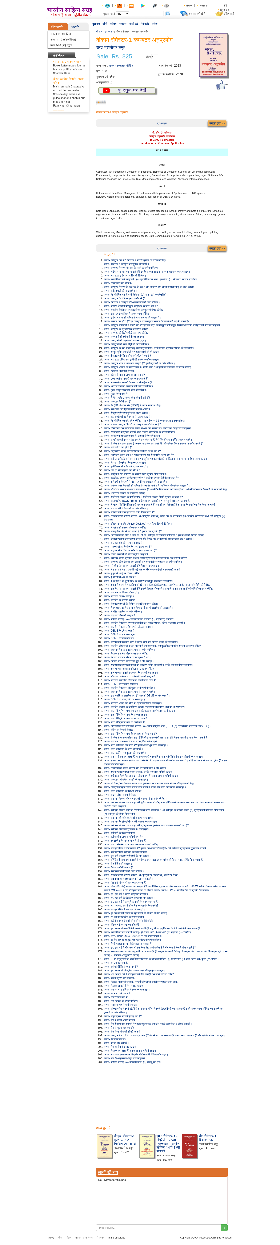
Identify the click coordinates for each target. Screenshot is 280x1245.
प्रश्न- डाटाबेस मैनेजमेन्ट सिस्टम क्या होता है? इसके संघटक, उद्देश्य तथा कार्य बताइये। (144, 623)
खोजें (105, 23)
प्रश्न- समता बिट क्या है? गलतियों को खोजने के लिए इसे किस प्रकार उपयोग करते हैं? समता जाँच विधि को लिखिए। (158, 585)
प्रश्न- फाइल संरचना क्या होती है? (120, 795)
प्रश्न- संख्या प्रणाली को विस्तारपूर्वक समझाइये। (127, 554)
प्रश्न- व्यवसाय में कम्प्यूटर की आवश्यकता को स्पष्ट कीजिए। (132, 302)
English (224, 9)
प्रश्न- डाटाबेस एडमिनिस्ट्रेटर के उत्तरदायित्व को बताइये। (131, 741)
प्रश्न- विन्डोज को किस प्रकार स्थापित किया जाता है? (129, 512)
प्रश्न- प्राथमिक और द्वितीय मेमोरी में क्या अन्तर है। (128, 409)
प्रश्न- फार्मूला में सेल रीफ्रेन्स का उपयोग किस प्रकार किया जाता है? (135, 474)
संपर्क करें (133, 23)
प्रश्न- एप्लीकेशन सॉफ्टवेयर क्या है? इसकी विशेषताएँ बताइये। (133, 436)
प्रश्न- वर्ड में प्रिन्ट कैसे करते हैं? (119, 978)
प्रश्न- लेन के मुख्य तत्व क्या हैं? (119, 1027)
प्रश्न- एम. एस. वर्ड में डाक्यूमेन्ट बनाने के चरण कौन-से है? (131, 901)
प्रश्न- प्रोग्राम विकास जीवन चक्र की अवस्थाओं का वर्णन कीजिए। (135, 798)
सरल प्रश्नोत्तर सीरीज (121, 65)
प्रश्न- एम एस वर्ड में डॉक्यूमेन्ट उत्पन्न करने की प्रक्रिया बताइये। (134, 970)
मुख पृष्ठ (96, 23)
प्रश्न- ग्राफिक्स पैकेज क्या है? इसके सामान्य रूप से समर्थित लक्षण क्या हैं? (139, 455)
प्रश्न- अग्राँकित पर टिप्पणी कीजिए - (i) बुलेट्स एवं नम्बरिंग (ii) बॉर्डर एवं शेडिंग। (142, 875)
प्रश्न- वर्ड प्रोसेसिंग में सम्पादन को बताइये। (124, 909)
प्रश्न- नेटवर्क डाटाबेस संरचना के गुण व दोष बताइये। (129, 661)
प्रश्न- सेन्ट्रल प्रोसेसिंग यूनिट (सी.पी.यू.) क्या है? (127, 355)
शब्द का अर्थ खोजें (197, 13)
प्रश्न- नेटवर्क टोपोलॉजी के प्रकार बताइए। (124, 985)
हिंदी (226, 5)
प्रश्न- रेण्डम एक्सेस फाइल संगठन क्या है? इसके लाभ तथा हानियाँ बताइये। (139, 772)
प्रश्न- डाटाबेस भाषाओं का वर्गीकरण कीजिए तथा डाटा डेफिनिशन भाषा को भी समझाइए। (144, 707)
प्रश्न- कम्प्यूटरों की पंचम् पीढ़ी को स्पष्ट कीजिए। (126, 344)
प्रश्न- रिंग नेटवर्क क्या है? (116, 997)
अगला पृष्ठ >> (217, 123)
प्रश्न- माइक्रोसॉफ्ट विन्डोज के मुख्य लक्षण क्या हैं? (128, 546)
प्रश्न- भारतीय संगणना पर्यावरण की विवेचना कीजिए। (128, 386)
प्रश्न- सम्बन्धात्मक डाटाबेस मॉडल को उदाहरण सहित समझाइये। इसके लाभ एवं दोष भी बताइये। (148, 665)
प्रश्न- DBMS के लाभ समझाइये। (120, 634)
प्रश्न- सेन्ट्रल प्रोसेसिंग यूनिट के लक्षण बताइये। (127, 413)
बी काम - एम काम (104, 31)
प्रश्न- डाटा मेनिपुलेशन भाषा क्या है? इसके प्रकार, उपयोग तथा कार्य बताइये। (140, 711)
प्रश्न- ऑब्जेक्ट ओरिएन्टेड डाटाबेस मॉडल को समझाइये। (130, 676)
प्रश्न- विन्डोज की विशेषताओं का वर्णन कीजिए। (126, 508)
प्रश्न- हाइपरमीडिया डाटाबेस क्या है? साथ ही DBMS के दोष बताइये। (137, 695)
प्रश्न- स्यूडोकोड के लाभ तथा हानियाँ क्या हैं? (125, 840)
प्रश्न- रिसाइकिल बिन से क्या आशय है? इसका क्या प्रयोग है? (133, 531)
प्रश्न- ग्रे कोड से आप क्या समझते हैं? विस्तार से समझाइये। (132, 565)
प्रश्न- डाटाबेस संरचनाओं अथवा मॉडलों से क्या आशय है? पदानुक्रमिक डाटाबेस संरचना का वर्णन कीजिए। (153, 646)
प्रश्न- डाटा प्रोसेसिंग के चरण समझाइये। (123, 749)
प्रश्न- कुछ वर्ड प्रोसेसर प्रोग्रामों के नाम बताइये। (127, 856)
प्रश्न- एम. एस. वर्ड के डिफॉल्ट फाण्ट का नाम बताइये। (129, 898)
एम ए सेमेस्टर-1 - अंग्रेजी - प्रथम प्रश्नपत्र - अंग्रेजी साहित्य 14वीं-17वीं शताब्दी (168, 1143)
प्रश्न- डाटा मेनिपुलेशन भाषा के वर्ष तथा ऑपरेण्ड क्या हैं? (130, 733)
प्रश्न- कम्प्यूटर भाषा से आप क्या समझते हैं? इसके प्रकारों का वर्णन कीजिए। (139, 363)
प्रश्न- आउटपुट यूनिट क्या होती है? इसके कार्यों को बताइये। (132, 359)
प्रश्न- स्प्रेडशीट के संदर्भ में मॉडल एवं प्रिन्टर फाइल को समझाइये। (135, 481)
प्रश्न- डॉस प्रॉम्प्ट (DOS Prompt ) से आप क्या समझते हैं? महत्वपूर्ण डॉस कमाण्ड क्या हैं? (147, 501)
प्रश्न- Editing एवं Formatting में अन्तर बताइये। (128, 879)
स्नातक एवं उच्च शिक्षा (60, 34)
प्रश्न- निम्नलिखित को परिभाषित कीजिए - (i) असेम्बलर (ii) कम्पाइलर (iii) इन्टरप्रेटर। (144, 420)
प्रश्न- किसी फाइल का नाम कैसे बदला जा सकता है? (128, 943)
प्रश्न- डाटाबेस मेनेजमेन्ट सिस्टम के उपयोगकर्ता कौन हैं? (130, 680)
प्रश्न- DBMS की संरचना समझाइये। (122, 684)
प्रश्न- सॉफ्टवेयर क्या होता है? (118, 283)
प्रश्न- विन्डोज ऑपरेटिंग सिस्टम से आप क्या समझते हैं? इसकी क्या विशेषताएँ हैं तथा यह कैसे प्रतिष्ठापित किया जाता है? (159, 504)
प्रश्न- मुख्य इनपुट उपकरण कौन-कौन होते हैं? (125, 390)
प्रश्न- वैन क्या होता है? (115, 1039)
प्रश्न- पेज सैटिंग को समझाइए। (119, 863)
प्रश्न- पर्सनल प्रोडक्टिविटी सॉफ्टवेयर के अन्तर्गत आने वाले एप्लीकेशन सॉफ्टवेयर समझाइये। (147, 485)
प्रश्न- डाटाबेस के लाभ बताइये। (119, 596)
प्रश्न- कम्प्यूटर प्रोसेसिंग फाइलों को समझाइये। (126, 779)
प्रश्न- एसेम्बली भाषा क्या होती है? (119, 371)
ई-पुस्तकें (75, 26)
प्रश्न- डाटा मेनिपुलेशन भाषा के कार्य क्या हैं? (125, 722)
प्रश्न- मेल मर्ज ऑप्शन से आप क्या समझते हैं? (125, 882)
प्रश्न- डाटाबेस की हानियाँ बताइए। (120, 600)
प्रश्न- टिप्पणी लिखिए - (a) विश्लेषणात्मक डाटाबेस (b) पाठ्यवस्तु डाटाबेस (138, 619)
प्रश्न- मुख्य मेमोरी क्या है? (116, 394)
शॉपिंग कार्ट (229, 13)
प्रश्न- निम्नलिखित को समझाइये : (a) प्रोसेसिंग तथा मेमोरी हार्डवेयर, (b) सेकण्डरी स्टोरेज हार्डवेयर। (151, 279)
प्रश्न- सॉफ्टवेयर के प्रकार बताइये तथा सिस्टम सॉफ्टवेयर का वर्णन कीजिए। (139, 432)
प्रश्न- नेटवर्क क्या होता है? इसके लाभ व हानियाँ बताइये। (131, 1050)
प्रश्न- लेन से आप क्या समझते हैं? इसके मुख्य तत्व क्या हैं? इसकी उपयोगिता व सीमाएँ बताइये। (148, 1024)
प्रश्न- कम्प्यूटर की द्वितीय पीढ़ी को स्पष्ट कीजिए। (127, 332)
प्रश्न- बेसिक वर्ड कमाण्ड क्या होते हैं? (121, 924)
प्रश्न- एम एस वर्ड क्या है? (116, 963)
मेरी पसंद (145, 23)
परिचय (113, 23)
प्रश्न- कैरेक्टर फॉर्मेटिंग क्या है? (119, 867)
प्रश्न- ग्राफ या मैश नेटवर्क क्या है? (120, 1005)
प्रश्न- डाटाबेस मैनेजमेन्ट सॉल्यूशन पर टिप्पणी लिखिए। (129, 688)
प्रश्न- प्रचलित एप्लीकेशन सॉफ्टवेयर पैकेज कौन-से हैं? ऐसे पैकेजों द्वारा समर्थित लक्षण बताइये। (148, 439)
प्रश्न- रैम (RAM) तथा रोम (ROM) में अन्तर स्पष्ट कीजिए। (132, 405)
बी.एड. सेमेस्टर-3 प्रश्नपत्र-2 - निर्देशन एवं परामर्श (125, 1139)
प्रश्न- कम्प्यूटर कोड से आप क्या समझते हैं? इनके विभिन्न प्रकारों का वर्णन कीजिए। (143, 562)
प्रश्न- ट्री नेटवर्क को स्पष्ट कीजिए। (121, 1001)
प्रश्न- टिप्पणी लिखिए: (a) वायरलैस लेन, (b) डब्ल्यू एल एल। (132, 1062)
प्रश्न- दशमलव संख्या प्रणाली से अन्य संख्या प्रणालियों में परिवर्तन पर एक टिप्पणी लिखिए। (146, 558)
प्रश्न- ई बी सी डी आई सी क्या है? (120, 577)
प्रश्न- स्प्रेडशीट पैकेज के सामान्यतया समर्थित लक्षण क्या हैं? (132, 451)
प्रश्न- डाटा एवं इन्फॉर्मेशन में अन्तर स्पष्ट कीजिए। (127, 313)
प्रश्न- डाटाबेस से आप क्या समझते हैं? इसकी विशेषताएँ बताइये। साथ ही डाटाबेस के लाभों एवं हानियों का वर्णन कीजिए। (159, 588)
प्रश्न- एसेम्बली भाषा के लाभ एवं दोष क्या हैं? (124, 374)
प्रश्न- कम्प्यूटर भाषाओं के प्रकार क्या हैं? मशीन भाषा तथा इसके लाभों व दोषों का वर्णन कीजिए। (148, 367)
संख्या (148, 57)
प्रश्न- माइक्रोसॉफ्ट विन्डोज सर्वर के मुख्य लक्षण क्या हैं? (130, 550)
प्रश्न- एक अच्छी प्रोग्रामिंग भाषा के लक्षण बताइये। (128, 417)
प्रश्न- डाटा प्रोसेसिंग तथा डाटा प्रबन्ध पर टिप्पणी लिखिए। (132, 844)
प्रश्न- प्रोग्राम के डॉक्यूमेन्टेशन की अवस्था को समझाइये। (131, 821)
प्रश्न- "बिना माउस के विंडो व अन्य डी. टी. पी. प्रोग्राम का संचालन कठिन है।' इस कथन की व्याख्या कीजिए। (155, 535)
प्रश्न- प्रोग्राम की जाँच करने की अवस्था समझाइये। (128, 817)
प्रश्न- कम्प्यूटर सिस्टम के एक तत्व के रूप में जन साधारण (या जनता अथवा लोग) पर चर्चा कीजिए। (150, 287)
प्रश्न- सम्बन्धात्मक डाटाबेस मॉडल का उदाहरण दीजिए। (129, 669)
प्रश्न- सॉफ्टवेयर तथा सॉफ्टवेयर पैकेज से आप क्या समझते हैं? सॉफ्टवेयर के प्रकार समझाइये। (148, 428)
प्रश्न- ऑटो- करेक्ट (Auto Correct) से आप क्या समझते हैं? (133, 936)
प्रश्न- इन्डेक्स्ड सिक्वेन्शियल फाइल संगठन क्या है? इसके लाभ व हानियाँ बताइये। (142, 775)
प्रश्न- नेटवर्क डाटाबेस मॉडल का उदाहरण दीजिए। (127, 657)
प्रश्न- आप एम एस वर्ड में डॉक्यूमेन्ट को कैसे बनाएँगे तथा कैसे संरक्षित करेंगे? (139, 974)
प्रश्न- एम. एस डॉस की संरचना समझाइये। (124, 543)
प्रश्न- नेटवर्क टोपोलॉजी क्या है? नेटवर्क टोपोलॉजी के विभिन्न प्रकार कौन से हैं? (141, 982)
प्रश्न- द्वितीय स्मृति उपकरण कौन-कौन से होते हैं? (127, 397)
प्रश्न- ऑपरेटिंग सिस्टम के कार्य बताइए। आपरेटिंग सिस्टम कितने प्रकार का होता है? (143, 497)
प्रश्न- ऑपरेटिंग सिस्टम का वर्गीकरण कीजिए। (125, 493)
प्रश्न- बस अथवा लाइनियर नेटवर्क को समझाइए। (127, 989)
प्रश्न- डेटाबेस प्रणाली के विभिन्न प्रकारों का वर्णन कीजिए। (132, 604)
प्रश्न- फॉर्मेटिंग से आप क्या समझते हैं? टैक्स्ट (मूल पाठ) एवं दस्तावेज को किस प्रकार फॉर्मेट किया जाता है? (153, 859)
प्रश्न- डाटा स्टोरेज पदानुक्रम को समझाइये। (125, 753)
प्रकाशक (203, 5)
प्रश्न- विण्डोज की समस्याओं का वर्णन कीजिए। (126, 527)
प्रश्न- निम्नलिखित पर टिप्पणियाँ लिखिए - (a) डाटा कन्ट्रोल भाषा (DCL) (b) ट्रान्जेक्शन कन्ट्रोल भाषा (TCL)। (157, 726)
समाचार (122, 23)
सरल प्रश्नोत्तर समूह (110, 47)
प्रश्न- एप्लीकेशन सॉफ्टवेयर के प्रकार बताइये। (126, 466)
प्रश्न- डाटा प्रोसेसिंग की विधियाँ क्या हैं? (123, 791)
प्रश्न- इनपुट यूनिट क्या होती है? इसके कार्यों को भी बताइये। (132, 352)
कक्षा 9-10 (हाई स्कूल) (61, 45)
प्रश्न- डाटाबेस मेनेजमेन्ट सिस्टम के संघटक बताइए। (128, 627)
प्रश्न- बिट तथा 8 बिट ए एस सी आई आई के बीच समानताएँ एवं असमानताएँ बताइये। (143, 569)
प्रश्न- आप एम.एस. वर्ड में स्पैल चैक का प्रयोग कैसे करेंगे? (131, 905)
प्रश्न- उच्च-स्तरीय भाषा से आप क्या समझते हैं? (126, 378)
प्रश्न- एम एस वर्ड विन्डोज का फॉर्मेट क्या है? (124, 917)
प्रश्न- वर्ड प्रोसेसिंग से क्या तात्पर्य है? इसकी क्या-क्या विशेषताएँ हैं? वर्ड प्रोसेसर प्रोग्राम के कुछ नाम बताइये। (156, 848)
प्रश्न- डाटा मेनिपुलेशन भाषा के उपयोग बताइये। (126, 718)
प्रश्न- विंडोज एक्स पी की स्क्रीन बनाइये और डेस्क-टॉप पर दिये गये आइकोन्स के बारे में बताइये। (149, 539)
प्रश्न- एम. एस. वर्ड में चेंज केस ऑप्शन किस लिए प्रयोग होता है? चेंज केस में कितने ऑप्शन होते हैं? (150, 947)
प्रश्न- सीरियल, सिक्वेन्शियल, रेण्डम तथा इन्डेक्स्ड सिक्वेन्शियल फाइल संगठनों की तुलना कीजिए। (149, 783)
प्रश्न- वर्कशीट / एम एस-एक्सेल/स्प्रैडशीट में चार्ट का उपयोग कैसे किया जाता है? (141, 478)
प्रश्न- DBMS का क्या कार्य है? (119, 638)
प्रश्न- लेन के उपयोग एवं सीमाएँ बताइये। (123, 1031)
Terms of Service (116, 1237)
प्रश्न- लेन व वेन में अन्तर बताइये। (120, 1020)
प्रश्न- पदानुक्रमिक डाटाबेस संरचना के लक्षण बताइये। (129, 691)
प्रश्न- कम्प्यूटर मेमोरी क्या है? (118, 401)
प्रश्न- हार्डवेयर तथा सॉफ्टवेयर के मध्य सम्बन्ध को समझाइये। (132, 317)
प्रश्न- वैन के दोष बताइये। (116, 1043)
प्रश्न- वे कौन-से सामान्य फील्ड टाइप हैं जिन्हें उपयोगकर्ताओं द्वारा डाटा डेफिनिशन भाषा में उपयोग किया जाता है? (155, 737)
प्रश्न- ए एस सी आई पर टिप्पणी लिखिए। (123, 573)
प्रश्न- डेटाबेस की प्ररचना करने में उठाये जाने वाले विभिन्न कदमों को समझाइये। (141, 642)
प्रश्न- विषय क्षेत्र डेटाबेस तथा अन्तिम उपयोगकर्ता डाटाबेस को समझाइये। (138, 607)
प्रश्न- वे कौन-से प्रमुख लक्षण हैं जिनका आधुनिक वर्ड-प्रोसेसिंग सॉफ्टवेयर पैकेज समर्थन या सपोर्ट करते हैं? (154, 443)
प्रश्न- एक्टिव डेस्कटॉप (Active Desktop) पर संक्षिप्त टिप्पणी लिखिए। (138, 523)
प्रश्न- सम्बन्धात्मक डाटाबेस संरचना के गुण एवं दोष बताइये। (132, 672)
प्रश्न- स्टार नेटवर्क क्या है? (117, 993)
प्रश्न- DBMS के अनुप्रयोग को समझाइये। (124, 699)
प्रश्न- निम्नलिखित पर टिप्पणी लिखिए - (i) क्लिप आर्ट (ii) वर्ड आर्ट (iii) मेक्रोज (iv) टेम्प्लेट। (147, 932)
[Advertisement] (162, 1092)
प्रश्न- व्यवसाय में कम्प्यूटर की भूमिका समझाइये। (126, 264)
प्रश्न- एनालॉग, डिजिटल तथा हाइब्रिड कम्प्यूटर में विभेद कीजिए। (134, 310)
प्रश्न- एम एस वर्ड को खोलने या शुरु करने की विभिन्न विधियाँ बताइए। (136, 913)
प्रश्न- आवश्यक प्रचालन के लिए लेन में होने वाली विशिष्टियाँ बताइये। (136, 1054)
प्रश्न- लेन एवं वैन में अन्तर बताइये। (121, 1047)
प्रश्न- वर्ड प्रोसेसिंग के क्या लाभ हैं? (121, 966)
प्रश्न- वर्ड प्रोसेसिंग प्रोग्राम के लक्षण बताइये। (126, 852)
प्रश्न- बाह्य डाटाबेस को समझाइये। (120, 615)
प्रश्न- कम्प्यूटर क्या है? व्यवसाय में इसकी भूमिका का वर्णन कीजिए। (135, 260)
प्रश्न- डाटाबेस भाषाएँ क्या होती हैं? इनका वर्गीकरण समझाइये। (133, 703)
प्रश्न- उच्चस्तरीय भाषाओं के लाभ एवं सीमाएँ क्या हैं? (128, 382)
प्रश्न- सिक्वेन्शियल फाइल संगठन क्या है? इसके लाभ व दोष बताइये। (136, 768)
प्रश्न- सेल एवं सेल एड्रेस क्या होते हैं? (122, 470)
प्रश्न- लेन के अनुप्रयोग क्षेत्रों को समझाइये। (125, 1058)
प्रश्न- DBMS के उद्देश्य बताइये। (120, 630)
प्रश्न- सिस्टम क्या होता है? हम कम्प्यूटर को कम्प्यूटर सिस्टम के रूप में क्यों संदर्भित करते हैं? (146, 321)
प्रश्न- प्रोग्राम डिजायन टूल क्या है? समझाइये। (126, 829)
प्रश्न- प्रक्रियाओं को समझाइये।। (120, 290)
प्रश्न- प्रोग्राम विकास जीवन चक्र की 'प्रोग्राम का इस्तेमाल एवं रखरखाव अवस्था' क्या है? (146, 825)
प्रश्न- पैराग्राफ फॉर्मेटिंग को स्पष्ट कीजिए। (124, 871)
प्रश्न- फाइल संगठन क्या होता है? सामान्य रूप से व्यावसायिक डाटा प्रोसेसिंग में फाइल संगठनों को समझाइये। (154, 756)
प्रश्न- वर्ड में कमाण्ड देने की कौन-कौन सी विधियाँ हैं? (128, 921)
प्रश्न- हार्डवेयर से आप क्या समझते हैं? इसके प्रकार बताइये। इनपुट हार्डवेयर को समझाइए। (147, 271)
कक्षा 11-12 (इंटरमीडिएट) (63, 39)
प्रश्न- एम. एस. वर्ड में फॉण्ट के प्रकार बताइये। (126, 894)
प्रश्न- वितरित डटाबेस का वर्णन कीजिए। (123, 611)
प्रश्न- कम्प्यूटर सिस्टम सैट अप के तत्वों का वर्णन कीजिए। (131, 268)
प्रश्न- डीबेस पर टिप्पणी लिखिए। (119, 730)
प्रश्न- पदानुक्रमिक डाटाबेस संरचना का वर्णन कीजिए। (129, 649)
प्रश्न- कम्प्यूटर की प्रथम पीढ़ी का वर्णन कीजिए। (127, 329)
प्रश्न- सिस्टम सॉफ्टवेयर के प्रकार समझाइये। (125, 462)
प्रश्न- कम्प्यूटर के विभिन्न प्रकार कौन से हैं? (125, 298)
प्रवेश (154, 23)
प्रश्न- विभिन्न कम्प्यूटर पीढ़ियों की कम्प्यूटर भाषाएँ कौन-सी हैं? (132, 424)
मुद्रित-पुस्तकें (57, 26)
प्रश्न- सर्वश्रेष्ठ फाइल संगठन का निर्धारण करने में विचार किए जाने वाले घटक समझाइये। (145, 787)
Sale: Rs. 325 (114, 56)
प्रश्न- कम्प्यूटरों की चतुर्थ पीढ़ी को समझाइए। (125, 340)
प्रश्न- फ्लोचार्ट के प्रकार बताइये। (120, 833)
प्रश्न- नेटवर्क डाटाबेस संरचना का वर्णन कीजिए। (127, 653)
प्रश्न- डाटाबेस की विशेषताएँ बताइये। (121, 592)
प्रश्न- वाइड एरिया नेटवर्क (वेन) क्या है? (123, 1016)
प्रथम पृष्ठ (162, 123)
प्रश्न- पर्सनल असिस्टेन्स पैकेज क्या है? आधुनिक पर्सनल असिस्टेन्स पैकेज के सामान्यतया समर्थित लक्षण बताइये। (156, 459)
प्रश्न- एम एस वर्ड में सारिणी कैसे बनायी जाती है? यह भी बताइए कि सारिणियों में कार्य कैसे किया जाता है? (152, 928)
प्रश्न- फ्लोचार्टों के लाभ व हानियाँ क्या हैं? (123, 837)
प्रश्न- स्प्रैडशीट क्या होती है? (118, 447)
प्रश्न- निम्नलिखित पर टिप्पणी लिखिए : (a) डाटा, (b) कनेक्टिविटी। (136, 294)
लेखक (189, 5)
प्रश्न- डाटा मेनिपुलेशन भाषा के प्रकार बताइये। (126, 714)
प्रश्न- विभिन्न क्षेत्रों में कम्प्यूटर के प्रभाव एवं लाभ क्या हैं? (131, 306)
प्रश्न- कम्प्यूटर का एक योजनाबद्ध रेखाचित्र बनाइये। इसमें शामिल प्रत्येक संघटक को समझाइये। (149, 348)
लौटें (103, 102)
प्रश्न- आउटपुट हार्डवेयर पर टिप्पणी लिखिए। (125, 275)
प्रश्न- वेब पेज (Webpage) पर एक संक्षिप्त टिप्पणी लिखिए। (132, 940)
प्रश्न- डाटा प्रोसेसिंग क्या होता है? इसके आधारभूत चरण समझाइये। (136, 745)
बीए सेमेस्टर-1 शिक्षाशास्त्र (207, 1137)
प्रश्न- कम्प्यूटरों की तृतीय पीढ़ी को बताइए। (124, 336)
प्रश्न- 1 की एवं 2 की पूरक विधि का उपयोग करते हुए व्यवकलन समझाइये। (138, 581)
